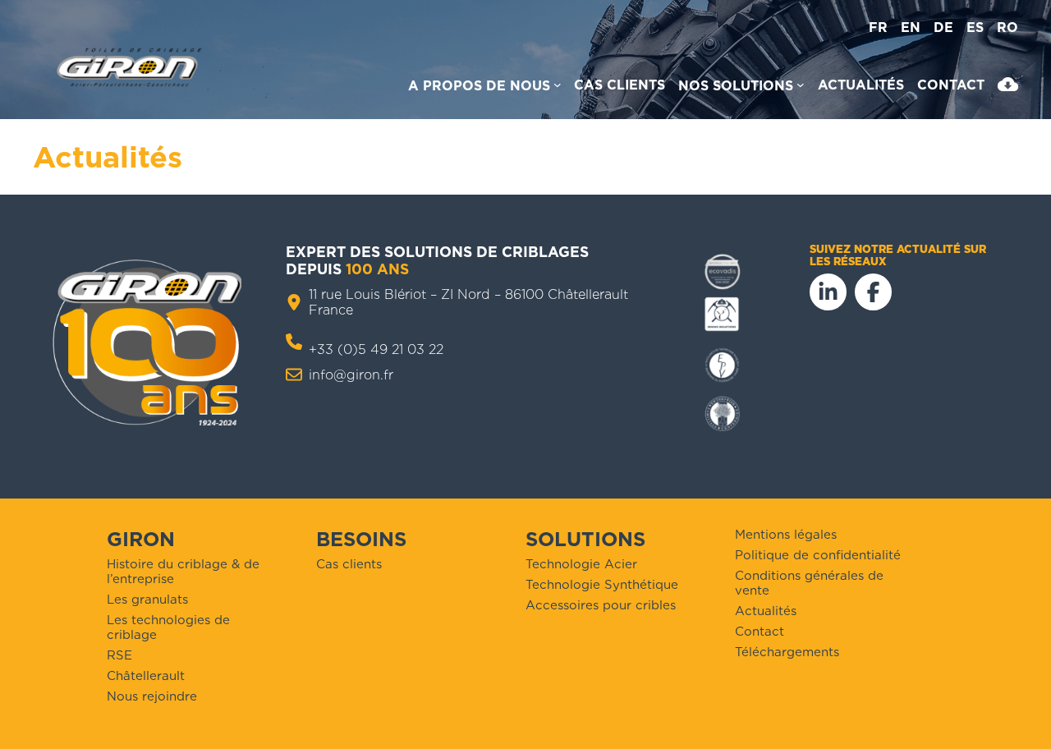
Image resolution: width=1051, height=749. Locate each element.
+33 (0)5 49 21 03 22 (376, 349)
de (943, 27)
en (910, 27)
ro (1007, 27)
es (975, 27)
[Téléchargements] (1008, 87)
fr (878, 27)
